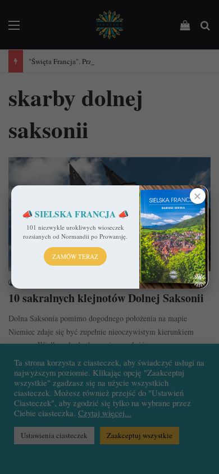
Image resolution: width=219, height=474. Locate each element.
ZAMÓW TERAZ (75, 256)
